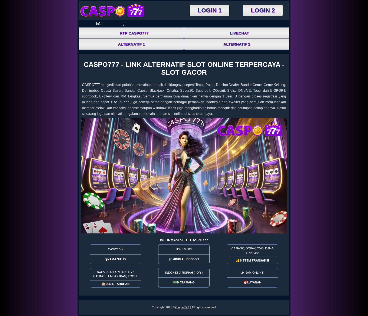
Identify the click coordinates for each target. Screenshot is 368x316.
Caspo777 (182, 307)
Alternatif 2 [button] (236, 44)
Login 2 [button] (263, 10)
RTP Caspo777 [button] (134, 33)
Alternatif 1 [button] (131, 44)
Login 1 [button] (210, 10)
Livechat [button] (239, 33)
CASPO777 (91, 85)
